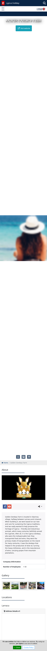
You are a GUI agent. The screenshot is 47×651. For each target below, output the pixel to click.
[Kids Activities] (23, 585)
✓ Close (17, 647)
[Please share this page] (39, 506)
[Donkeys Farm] (32, 585)
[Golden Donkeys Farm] (6, 585)
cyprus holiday (12, 3)
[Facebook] (5, 507)
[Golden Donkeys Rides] (14, 585)
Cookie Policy (28, 647)
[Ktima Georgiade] (40, 585)
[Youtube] (9, 507)
